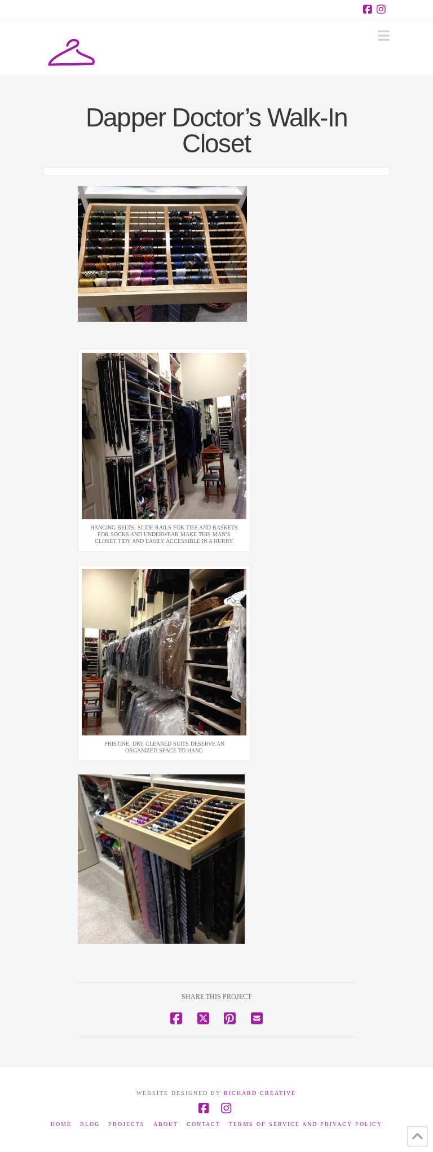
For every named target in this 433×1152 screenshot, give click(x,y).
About (165, 1124)
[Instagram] (383, 9)
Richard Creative (260, 1093)
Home (61, 1124)
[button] (384, 36)
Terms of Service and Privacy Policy (305, 1124)
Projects (126, 1124)
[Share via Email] (256, 1018)
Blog (90, 1124)
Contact (203, 1124)
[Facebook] (369, 9)
